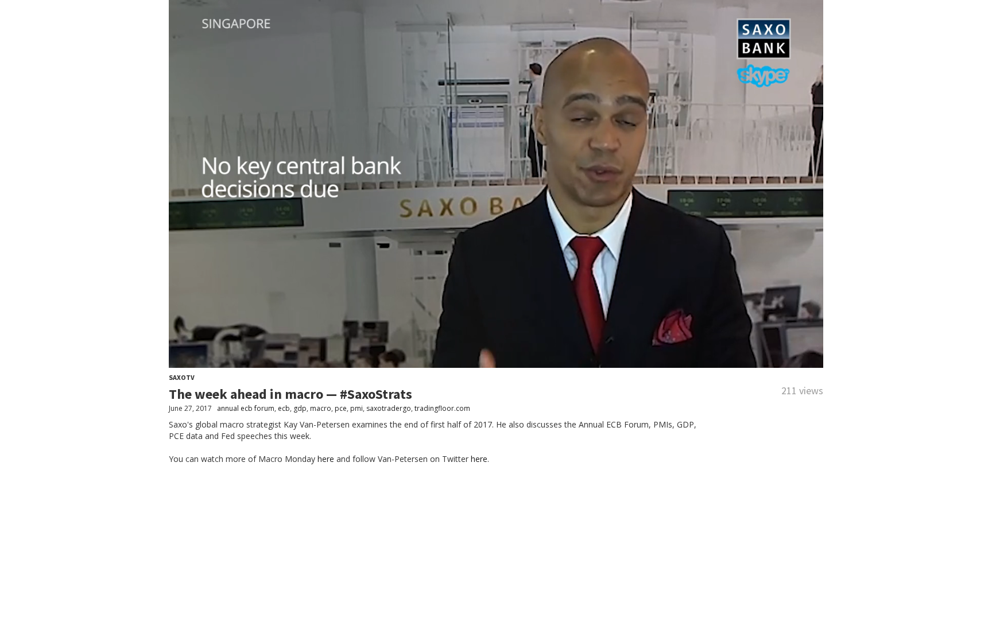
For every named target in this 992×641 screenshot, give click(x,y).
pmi (356, 408)
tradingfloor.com (442, 408)
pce (341, 408)
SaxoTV (182, 377)
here (325, 458)
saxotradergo (388, 408)
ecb (284, 408)
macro (320, 408)
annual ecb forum (245, 408)
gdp (300, 408)
